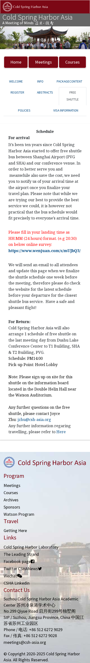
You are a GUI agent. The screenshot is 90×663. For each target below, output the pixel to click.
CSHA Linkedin (17, 583)
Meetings (43, 62)
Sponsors (12, 507)
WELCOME (16, 81)
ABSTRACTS (45, 92)
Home (15, 62)
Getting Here (15, 530)
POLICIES (24, 110)
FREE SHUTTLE (72, 95)
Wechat (10, 576)
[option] (45, 37)
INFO (40, 81)
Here (61, 431)
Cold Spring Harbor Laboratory (31, 547)
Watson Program (19, 514)
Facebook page (17, 561)
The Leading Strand (21, 554)
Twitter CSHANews (21, 568)
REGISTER (17, 92)
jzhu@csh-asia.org (34, 419)
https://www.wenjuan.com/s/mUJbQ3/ (44, 250)
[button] (6, 37)
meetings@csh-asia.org (25, 642)
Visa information (65, 110)
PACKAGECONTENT (69, 81)
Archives (11, 500)
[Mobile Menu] (82, 11)
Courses (72, 62)
